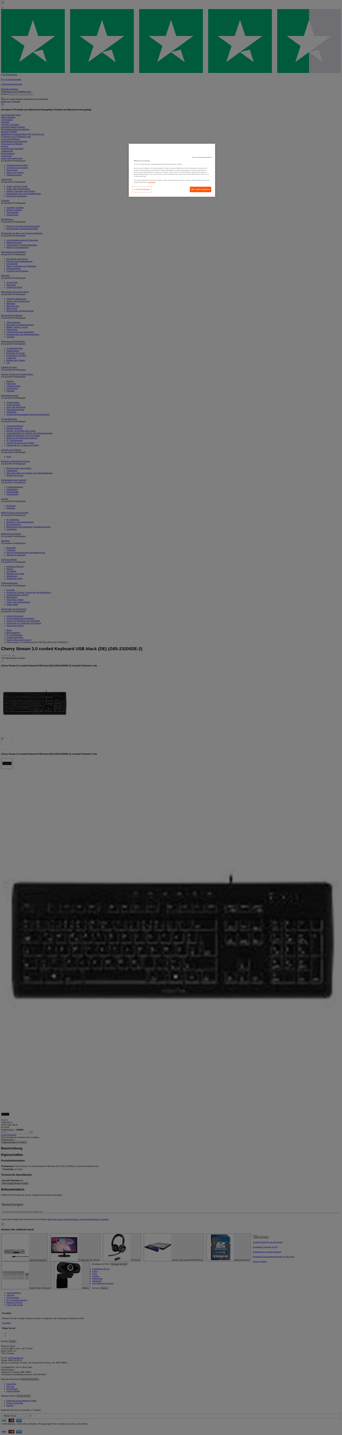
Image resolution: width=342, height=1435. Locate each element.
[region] (172, 170)
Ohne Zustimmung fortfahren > (202, 157)
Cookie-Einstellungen (142, 189)
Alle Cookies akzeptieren (200, 189)
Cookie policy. (152, 182)
